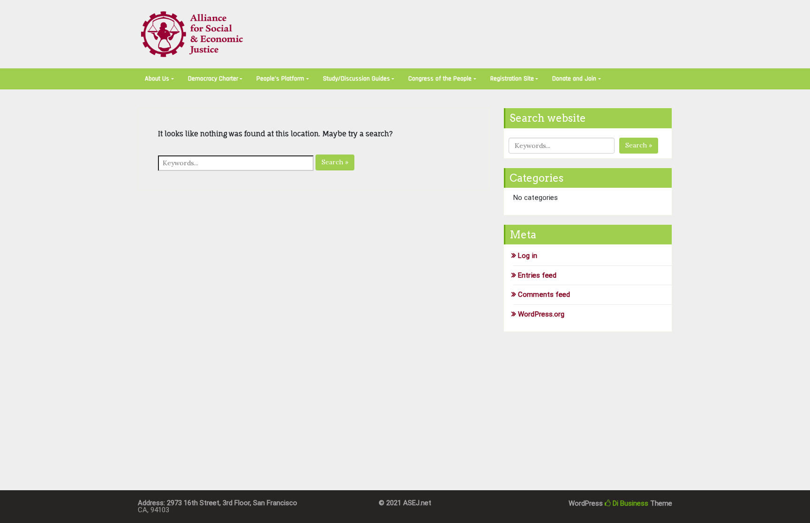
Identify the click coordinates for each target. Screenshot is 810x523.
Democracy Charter (213, 78)
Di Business (629, 503)
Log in (527, 255)
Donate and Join (574, 78)
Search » (335, 162)
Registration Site (512, 78)
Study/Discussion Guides (356, 78)
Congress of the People (440, 78)
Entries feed (537, 275)
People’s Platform (280, 78)
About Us (157, 78)
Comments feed (544, 294)
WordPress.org (541, 314)
